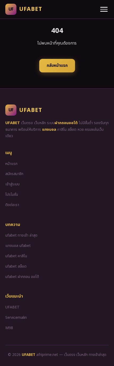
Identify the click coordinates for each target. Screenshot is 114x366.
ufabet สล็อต (16, 266)
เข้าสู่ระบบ (12, 184)
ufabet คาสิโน (16, 256)
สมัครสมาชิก (14, 174)
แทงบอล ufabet (18, 246)
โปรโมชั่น (11, 194)
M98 (9, 328)
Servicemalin (16, 317)
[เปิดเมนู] (104, 9)
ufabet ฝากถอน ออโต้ (22, 277)
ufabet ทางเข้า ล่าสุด (21, 235)
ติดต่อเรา (12, 205)
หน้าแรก (11, 164)
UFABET (12, 307)
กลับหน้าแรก (57, 66)
